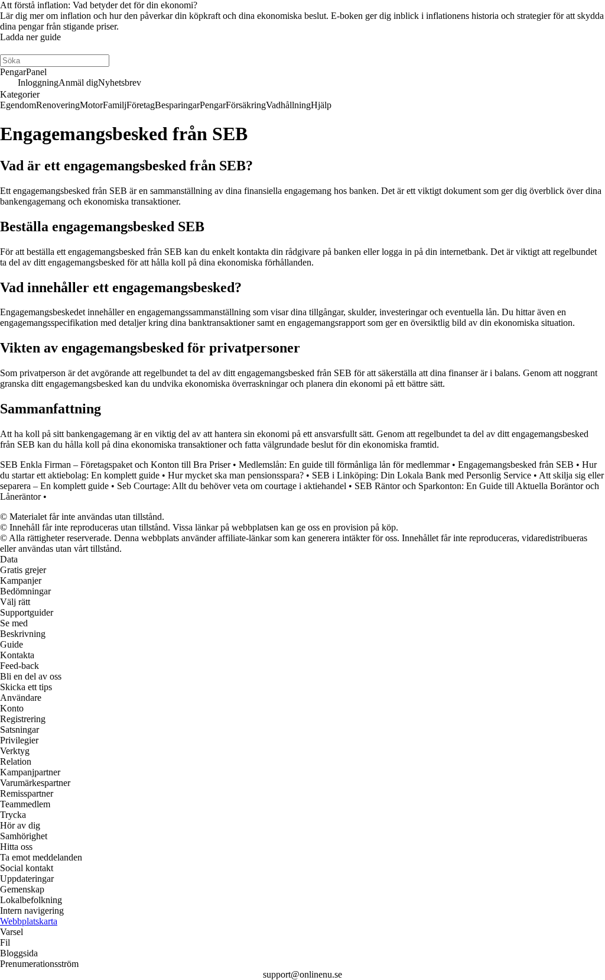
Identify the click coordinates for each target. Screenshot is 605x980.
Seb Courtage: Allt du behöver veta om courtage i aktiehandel (231, 486)
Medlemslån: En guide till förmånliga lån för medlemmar (344, 465)
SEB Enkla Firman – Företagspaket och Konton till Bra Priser (115, 465)
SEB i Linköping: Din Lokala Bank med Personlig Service (421, 475)
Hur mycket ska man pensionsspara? (236, 475)
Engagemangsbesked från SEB (516, 465)
